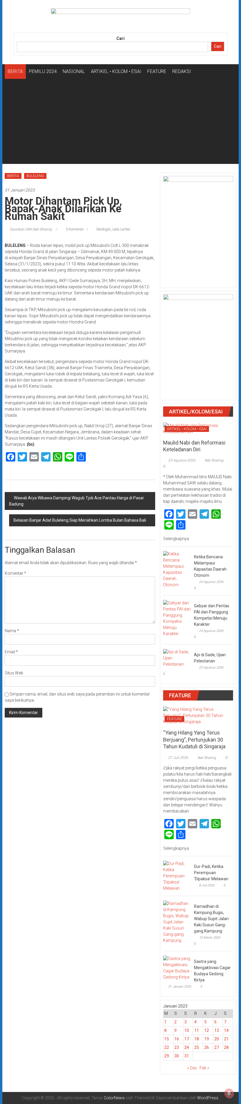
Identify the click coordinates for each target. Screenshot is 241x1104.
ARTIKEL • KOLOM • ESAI (116, 71)
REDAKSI (181, 71)
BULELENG (35, 176)
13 (216, 1030)
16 (176, 1039)
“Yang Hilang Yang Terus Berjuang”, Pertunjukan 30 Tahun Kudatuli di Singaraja (194, 739)
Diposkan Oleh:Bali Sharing (31, 229)
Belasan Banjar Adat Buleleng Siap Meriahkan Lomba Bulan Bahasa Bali (80, 520)
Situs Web (14, 673)
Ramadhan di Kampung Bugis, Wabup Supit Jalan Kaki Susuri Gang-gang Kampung (211, 918)
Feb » (204, 1068)
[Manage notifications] (229, 1093)
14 (226, 1030)
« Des (192, 1068)
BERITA (15, 71)
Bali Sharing (214, 460)
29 (166, 1056)
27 (216, 1047)
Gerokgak (103, 229)
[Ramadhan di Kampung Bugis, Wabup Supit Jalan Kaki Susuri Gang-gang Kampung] (177, 921)
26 (206, 1047)
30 (176, 1056)
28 (226, 1047)
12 (206, 1030)
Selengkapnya (176, 538)
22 (166, 1047)
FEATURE (156, 71)
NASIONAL (74, 71)
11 (196, 1030)
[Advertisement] (120, 123)
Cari (120, 38)
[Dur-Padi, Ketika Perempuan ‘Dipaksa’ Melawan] (177, 875)
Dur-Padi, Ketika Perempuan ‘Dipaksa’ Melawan (211, 872)
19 (206, 1039)
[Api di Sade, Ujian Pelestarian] (177, 658)
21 (226, 1039)
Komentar (15, 573)
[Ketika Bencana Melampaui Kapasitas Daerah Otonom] (177, 569)
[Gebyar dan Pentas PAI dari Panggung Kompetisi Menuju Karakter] (177, 618)
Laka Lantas (121, 229)
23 (176, 1047)
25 (196, 1047)
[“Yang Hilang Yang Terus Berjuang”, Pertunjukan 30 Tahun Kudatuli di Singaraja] (198, 715)
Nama (12, 630)
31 (186, 1056)
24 (186, 1047)
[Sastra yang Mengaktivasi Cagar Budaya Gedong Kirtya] (177, 967)
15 (166, 1039)
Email (11, 651)
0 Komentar (74, 229)
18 (196, 1039)
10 (186, 1030)
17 (186, 1039)
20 (216, 1039)
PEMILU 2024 (43, 71)
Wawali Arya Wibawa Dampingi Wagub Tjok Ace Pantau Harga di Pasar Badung (76, 501)
